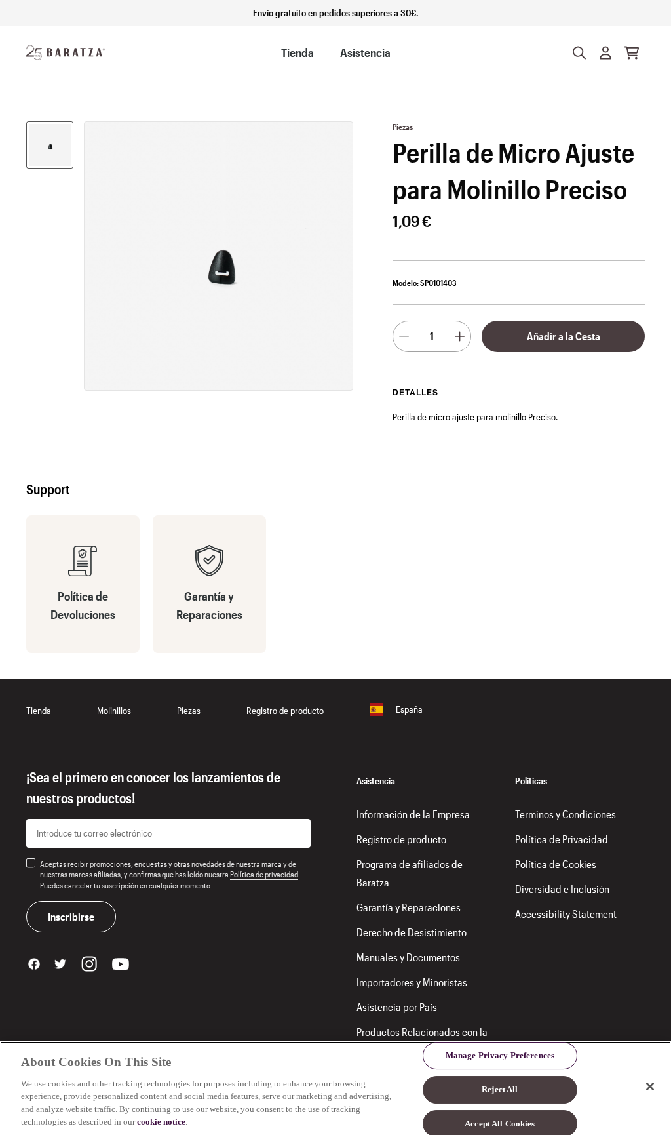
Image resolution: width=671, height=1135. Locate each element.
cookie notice (161, 1121)
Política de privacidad (264, 874)
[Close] (650, 1086)
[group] (49, 145)
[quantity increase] (459, 336)
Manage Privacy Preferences (500, 1056)
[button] (605, 52)
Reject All (500, 1089)
